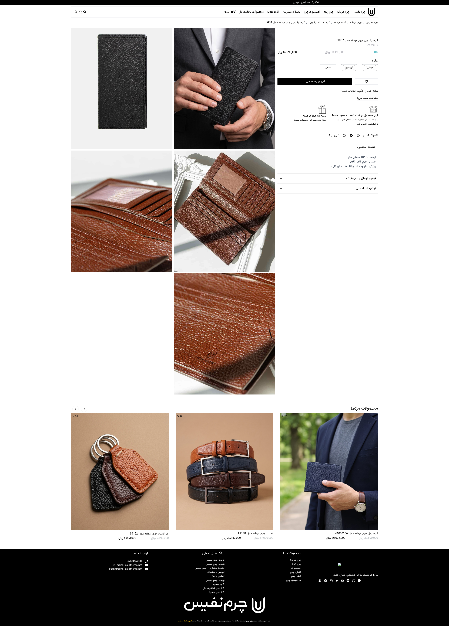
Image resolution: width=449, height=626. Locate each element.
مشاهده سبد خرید (367, 98)
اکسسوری (296, 568)
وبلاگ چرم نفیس (215, 580)
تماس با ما (218, 576)
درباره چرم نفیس (215, 560)
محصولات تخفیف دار (251, 12)
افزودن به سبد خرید (315, 81)
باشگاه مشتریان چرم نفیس (209, 568)
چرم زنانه (329, 12)
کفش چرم (295, 572)
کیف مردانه (338, 23)
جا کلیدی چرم (293, 580)
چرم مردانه (343, 12)
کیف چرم (296, 576)
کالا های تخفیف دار (213, 588)
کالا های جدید (216, 592)
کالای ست (230, 12)
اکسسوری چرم (312, 12)
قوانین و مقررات (215, 572)
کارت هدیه (273, 12)
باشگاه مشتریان (291, 12)
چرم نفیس (359, 12)
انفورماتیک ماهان (185, 621)
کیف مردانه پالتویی (318, 23)
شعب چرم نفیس (215, 564)
